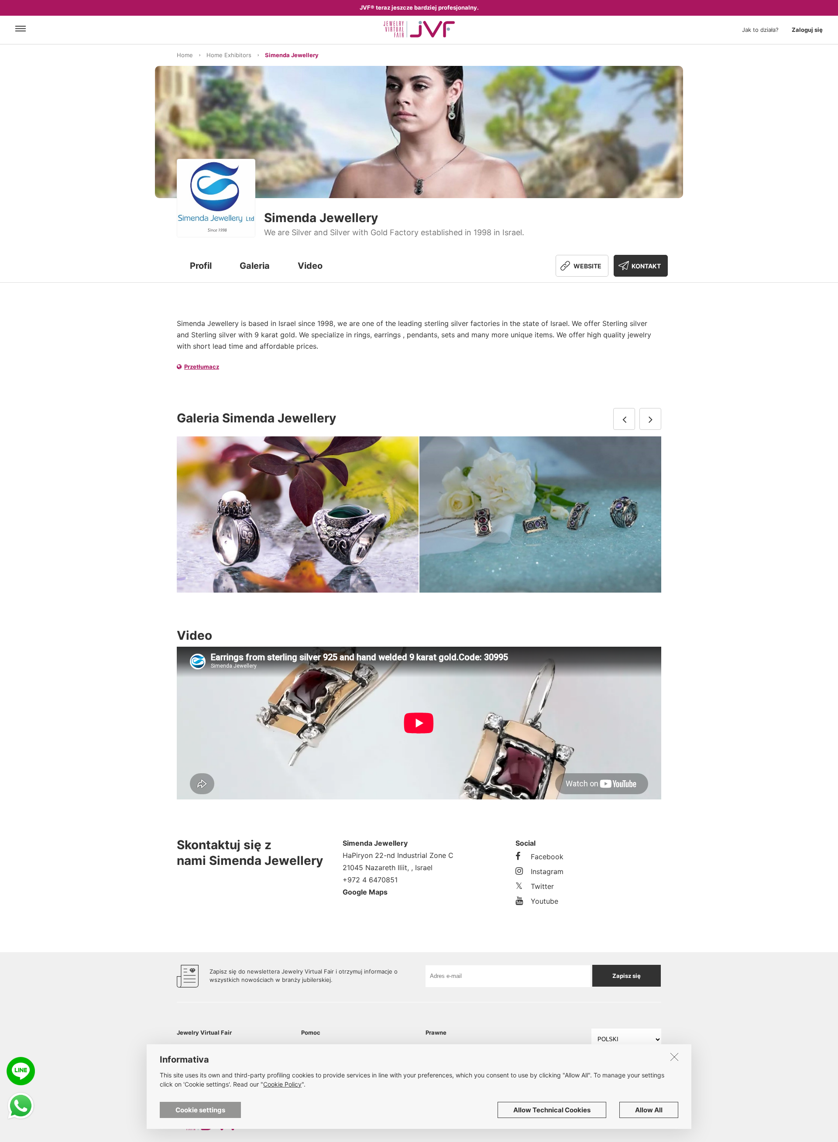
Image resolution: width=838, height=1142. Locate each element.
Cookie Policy (282, 1084)
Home (185, 54)
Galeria (255, 266)
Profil (201, 266)
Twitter (542, 886)
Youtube (544, 901)
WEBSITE (587, 266)
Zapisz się (626, 975)
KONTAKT (646, 266)
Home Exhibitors (228, 54)
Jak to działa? (760, 29)
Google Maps (365, 892)
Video (310, 266)
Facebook (547, 856)
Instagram (547, 871)
